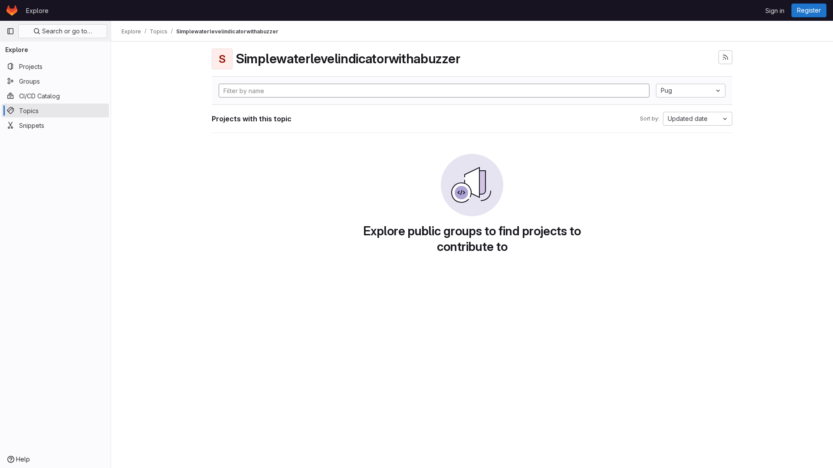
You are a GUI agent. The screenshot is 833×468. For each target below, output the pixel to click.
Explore (37, 10)
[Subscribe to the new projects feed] (725, 57)
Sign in (774, 10)
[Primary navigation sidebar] (10, 31)
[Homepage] (12, 10)
